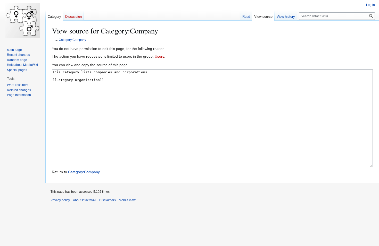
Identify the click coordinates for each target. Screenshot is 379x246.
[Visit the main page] (22, 20)
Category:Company (72, 39)
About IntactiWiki (84, 200)
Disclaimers (107, 200)
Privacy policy (60, 200)
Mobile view (127, 200)
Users (159, 56)
